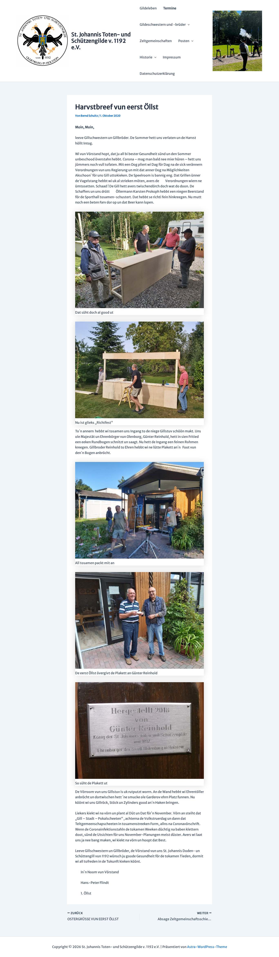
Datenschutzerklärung (157, 74)
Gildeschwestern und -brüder (163, 24)
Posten (183, 41)
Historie (146, 57)
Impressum (172, 57)
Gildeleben (148, 8)
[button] (188, 24)
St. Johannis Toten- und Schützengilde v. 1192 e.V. (101, 40)
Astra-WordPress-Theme (207, 947)
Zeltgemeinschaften (156, 41)
